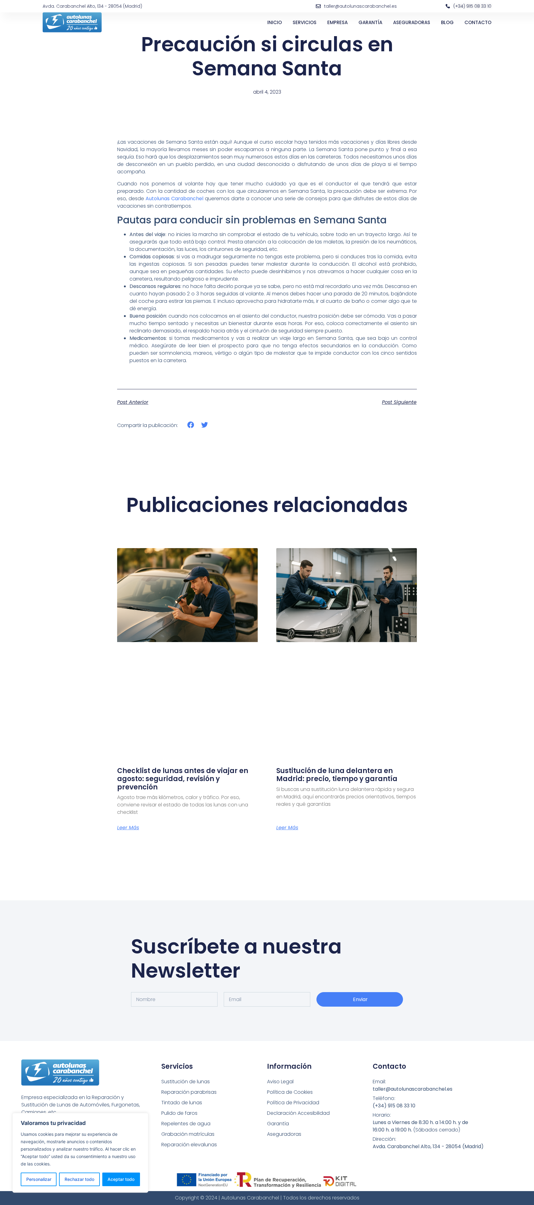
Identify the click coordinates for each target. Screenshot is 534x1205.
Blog (447, 22)
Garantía (370, 22)
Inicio (274, 22)
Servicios (304, 22)
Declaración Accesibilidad (298, 1113)
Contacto (477, 22)
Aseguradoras (411, 22)
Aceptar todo (121, 1179)
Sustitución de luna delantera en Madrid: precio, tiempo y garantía (336, 775)
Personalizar (38, 1179)
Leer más (128, 827)
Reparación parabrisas (189, 1092)
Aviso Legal (280, 1081)
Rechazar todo (79, 1179)
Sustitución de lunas (185, 1081)
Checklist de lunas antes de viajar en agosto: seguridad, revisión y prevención (182, 779)
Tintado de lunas (181, 1102)
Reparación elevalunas (189, 1144)
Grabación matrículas (187, 1134)
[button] (190, 425)
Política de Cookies (290, 1092)
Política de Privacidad (293, 1102)
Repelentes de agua (185, 1123)
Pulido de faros (179, 1113)
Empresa (337, 22)
